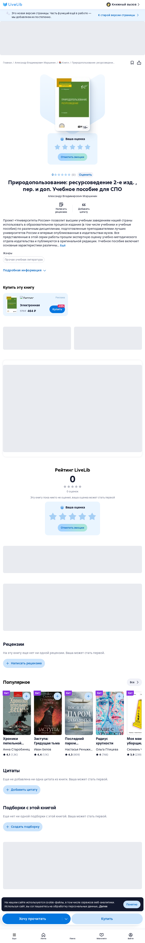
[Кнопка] (26, 696)
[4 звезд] (80, 147)
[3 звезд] (72, 147)
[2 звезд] (65, 147)
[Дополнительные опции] (66, 919)
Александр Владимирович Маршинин (72, 196)
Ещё (63, 245)
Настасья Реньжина (79, 749)
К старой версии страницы (116, 15)
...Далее (102, 906)
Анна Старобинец (16, 749)
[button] (72, 104)
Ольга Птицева (107, 749)
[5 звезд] (88, 147)
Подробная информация (22, 270)
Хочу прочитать (32, 919)
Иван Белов (42, 749)
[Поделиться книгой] (139, 63)
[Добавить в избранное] (132, 63)
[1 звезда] (57, 147)
